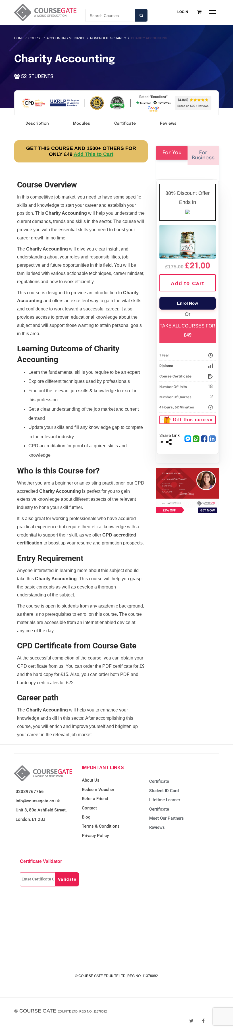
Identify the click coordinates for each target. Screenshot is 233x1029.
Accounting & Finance (66, 38)
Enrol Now (187, 303)
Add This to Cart (93, 154)
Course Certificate (175, 376)
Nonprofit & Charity (108, 38)
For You (172, 152)
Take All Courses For (187, 330)
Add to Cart (187, 283)
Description (37, 124)
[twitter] (191, 1021)
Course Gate (37, 1011)
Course (35, 38)
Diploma (166, 366)
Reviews (168, 124)
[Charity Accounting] (187, 241)
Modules (81, 124)
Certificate (125, 124)
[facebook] (203, 1021)
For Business (203, 155)
